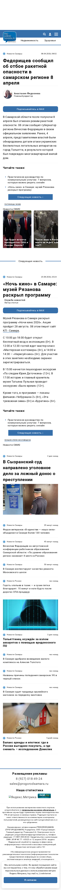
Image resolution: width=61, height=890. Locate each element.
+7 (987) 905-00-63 (21, 837)
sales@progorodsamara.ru (29, 784)
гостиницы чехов (12, 204)
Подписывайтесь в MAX (30, 109)
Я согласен (30, 880)
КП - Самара (11, 330)
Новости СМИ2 (11, 209)
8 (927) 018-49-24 (29, 779)
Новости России (14, 581)
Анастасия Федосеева (27, 93)
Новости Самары (14, 54)
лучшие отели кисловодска (17, 440)
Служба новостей (14, 300)
